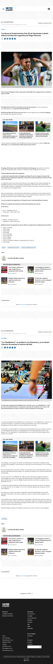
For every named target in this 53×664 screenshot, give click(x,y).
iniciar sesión (22, 304)
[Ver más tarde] (2, 39)
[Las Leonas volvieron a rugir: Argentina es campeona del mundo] (4, 269)
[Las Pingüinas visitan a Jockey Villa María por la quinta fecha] (31, 269)
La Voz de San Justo (16, 258)
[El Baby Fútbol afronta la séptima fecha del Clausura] (4, 280)
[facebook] (7, 39)
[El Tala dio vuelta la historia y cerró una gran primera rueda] (31, 280)
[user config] (49, 9)
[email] (12, 39)
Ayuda (48, 657)
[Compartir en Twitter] (10, 39)
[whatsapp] (5, 39)
